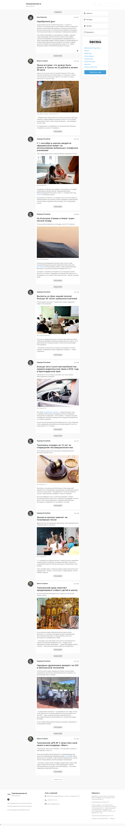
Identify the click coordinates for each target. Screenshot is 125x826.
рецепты (88, 64)
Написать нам (95, 72)
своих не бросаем (91, 67)
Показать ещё (58, 779)
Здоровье (88, 53)
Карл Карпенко (42, 17)
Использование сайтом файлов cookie (18, 810)
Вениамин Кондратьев (92, 48)
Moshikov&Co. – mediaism (107, 818)
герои (87, 51)
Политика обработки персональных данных (19, 806)
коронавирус (89, 56)
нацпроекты (89, 59)
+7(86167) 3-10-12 (52, 800)
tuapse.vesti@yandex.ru (53, 804)
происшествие (90, 61)
